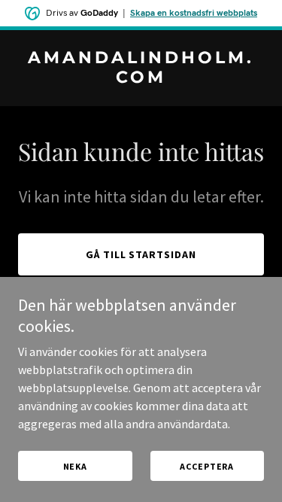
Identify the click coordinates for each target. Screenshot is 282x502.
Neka (75, 466)
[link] (141, 78)
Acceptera (207, 466)
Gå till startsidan (141, 254)
